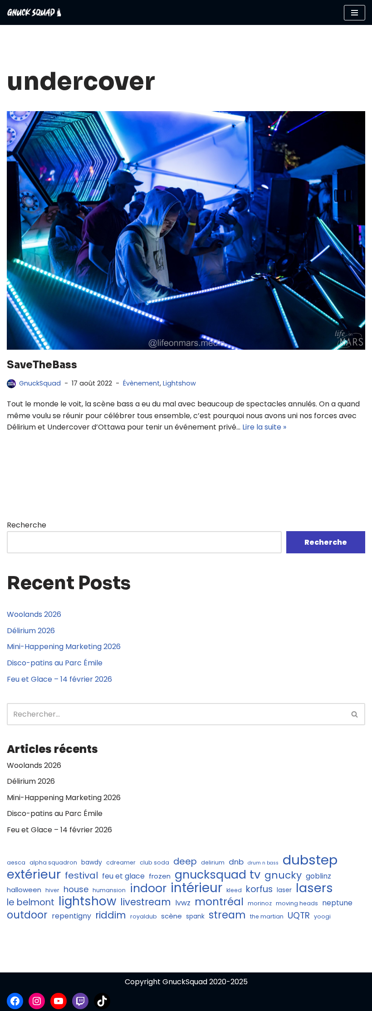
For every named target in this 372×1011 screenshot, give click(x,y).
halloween (24, 889)
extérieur (34, 874)
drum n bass (263, 863)
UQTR (299, 916)
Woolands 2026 (34, 614)
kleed (234, 890)
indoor (148, 888)
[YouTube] (58, 1001)
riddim (110, 915)
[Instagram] (37, 1001)
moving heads (297, 903)
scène (171, 916)
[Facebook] (15, 1001)
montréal (219, 902)
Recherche (26, 525)
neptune (337, 903)
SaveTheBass (42, 365)
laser (284, 890)
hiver (52, 890)
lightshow (87, 902)
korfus (259, 889)
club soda (154, 862)
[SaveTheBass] (186, 230)
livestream (145, 902)
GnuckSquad (40, 383)
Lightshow (179, 383)
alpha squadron (53, 862)
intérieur (196, 888)
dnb (236, 861)
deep (185, 862)
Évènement (141, 383)
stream (227, 915)
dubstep (310, 860)
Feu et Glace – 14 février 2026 (59, 679)
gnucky (283, 875)
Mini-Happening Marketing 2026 (64, 646)
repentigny (71, 916)
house (76, 889)
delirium (213, 862)
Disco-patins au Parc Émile (55, 663)
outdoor (27, 915)
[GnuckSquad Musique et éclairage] (34, 12)
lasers (314, 888)
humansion (109, 890)
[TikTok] (102, 1001)
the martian (267, 916)
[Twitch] (80, 1001)
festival (81, 876)
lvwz (183, 903)
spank (195, 916)
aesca (16, 862)
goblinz (318, 876)
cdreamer (121, 862)
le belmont (30, 902)
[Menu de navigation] (354, 12)
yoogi (322, 916)
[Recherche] (355, 714)
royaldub (143, 916)
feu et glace (123, 876)
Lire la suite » (264, 427)
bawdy (91, 862)
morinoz (260, 903)
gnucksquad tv (217, 875)
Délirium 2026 (31, 630)
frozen (160, 876)
